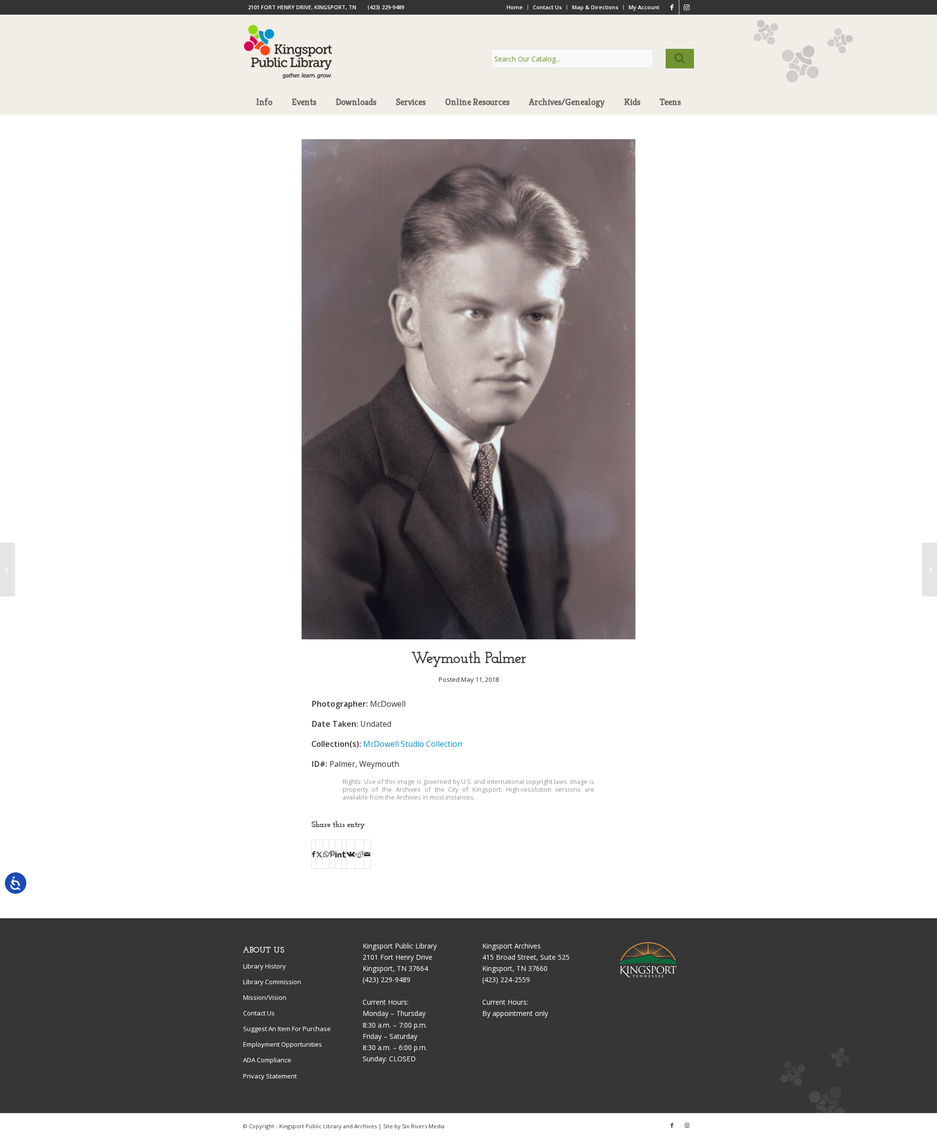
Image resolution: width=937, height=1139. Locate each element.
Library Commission (272, 981)
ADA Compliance (267, 1059)
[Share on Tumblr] (344, 854)
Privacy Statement (270, 1076)
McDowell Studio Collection (412, 743)
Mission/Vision (264, 997)
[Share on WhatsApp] (326, 854)
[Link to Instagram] (686, 7)
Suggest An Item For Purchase (287, 1028)
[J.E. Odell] (7, 569)
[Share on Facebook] (313, 854)
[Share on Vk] (350, 854)
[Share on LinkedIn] (338, 854)
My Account (644, 7)
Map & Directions (595, 7)
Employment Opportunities (282, 1044)
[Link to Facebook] (672, 7)
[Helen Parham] (929, 569)
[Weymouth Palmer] (468, 636)
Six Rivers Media (423, 1126)
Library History (264, 966)
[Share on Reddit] (359, 854)
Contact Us (547, 7)
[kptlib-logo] (288, 61)
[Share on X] (319, 854)
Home (515, 7)
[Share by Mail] (367, 854)
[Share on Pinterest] (332, 854)
